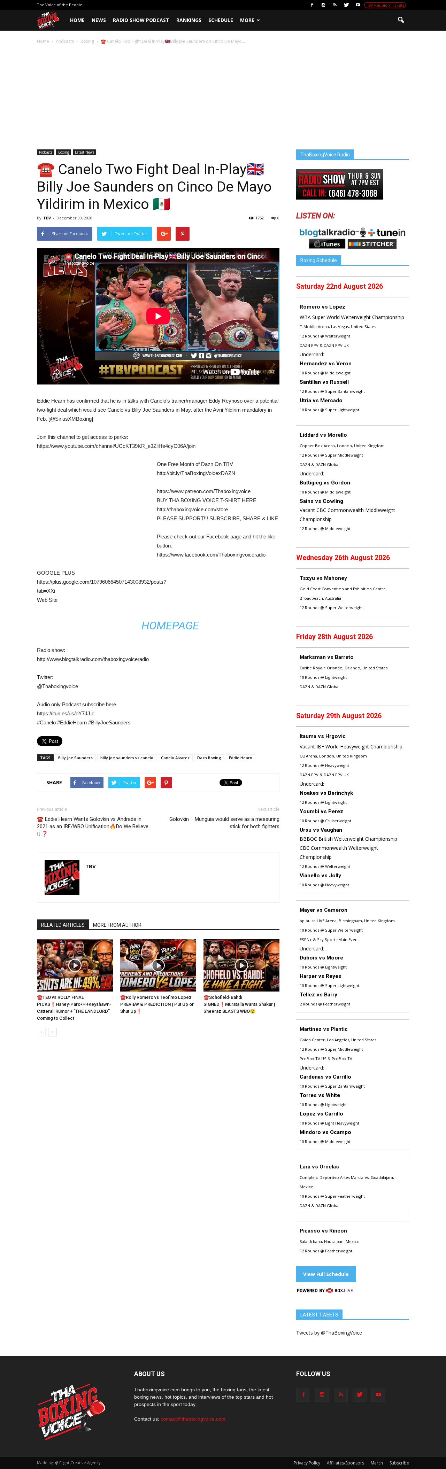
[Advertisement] (223, 97)
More (247, 20)
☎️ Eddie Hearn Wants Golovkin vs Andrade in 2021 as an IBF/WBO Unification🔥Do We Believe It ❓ (92, 826)
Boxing (63, 152)
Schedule (220, 20)
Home (77, 20)
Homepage (170, 625)
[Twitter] (346, 5)
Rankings (188, 20)
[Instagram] (323, 5)
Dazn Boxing (209, 757)
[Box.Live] (325, 1291)
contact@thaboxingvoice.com (193, 1419)
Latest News (84, 152)
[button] (400, 20)
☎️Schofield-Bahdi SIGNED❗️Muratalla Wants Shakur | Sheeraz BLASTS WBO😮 (239, 1004)
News (99, 20)
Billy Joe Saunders (75, 757)
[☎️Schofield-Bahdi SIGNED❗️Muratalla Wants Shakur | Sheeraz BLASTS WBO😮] (241, 965)
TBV (47, 217)
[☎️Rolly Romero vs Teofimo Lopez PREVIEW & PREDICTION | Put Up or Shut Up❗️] (158, 965)
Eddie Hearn (240, 757)
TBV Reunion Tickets (385, 5)
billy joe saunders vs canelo (126, 757)
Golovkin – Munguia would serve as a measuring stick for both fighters (224, 823)
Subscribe (399, 1463)
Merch (377, 1463)
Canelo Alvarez (175, 757)
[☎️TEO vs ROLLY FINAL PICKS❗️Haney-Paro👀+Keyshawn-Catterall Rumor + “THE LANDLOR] (75, 965)
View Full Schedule (326, 1274)
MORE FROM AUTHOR (117, 925)
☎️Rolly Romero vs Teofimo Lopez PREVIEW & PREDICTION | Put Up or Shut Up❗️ (157, 1004)
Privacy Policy (307, 1463)
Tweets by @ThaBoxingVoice (329, 1332)
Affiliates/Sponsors (345, 1463)
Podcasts (45, 152)
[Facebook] (312, 5)
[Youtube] (358, 5)
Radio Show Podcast (141, 20)
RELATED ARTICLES (63, 925)
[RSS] (335, 5)
